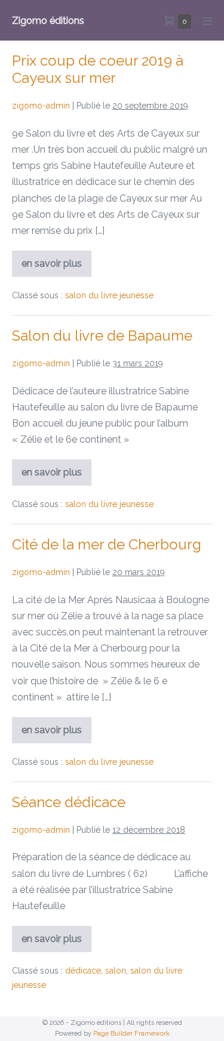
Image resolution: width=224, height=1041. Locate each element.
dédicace (83, 970)
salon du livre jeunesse (109, 295)
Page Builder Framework (131, 1033)
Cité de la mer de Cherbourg (106, 544)
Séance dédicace (68, 802)
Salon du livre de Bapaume (102, 335)
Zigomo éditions (48, 20)
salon (115, 970)
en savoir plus (53, 267)
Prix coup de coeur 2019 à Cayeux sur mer (97, 69)
